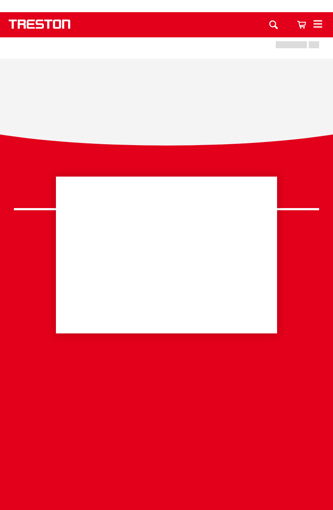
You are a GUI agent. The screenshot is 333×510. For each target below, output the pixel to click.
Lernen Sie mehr (93, 255)
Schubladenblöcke (43, 285)
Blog (21, 440)
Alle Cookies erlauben (116, 280)
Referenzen (32, 453)
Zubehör (27, 325)
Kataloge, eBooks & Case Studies (53, 397)
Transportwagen (39, 272)
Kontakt (206, 6)
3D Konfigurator (38, 380)
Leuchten (28, 299)
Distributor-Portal (40, 467)
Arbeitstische (34, 245)
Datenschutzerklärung (281, 185)
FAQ (222, 340)
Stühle (24, 312)
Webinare (29, 427)
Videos (25, 413)
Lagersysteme (35, 259)
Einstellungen (166, 308)
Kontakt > (137, 366)
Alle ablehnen (216, 281)
